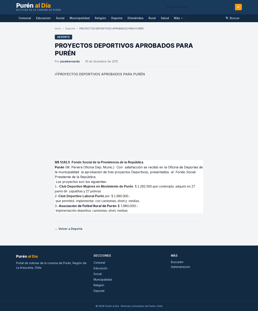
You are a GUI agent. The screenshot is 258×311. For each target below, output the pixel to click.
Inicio (58, 28)
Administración (180, 266)
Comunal (25, 18)
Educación (43, 18)
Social (60, 18)
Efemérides (136, 18)
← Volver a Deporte (68, 228)
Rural (152, 18)
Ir (238, 7)
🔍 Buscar (232, 18)
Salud (165, 18)
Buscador (177, 262)
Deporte (117, 18)
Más (177, 18)
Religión (100, 18)
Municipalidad (80, 18)
